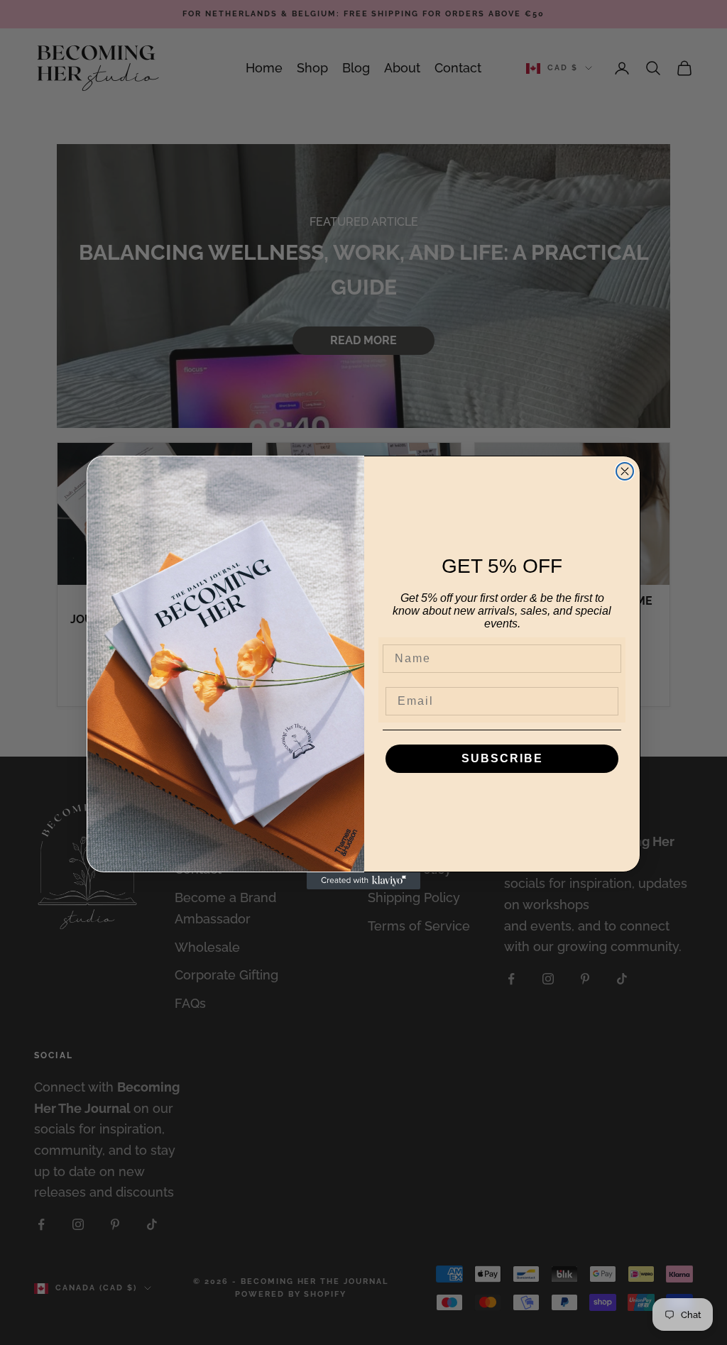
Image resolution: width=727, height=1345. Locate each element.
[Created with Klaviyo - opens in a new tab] (363, 880)
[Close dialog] (624, 471)
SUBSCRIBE (502, 758)
